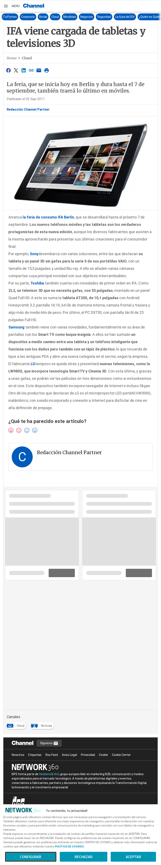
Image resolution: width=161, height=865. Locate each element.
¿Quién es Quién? (145, 16)
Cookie (103, 754)
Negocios (81, 16)
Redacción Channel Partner (28, 109)
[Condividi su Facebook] (8, 70)
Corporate (22, 16)
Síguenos (46, 743)
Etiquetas (35, 754)
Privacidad (88, 754)
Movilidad (64, 16)
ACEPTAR (133, 857)
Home (12, 58)
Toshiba (37, 283)
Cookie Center (121, 754)
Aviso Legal (69, 754)
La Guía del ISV (119, 16)
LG (33, 364)
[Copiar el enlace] (31, 70)
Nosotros (18, 754)
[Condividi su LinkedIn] (23, 70)
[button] (11, 6)
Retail (38, 16)
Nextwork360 (49, 774)
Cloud (49, 16)
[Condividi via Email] (39, 70)
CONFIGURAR (30, 857)
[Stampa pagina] (46, 70)
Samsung (16, 327)
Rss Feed (51, 754)
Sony (34, 254)
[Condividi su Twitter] (16, 70)
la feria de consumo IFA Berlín (48, 217)
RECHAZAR (83, 857)
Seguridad (98, 16)
